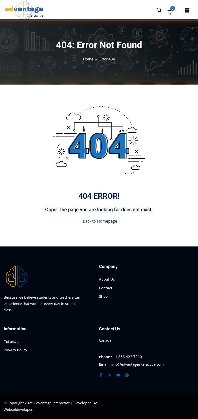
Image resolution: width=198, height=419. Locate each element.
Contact (106, 287)
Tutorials (11, 341)
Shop (103, 296)
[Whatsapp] (127, 375)
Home (88, 59)
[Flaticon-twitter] (110, 375)
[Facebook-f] (101, 375)
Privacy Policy (15, 349)
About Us (107, 279)
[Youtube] (118, 375)
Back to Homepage (100, 221)
